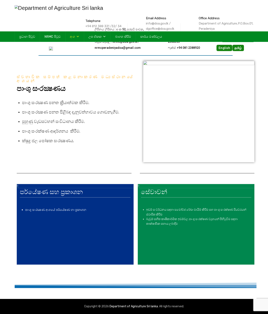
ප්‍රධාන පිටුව (27, 37)
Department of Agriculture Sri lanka (134, 306)
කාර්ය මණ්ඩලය (151, 37)
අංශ (72, 37)
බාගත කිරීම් (123, 37)
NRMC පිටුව (52, 37)
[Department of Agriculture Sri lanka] (59, 8)
